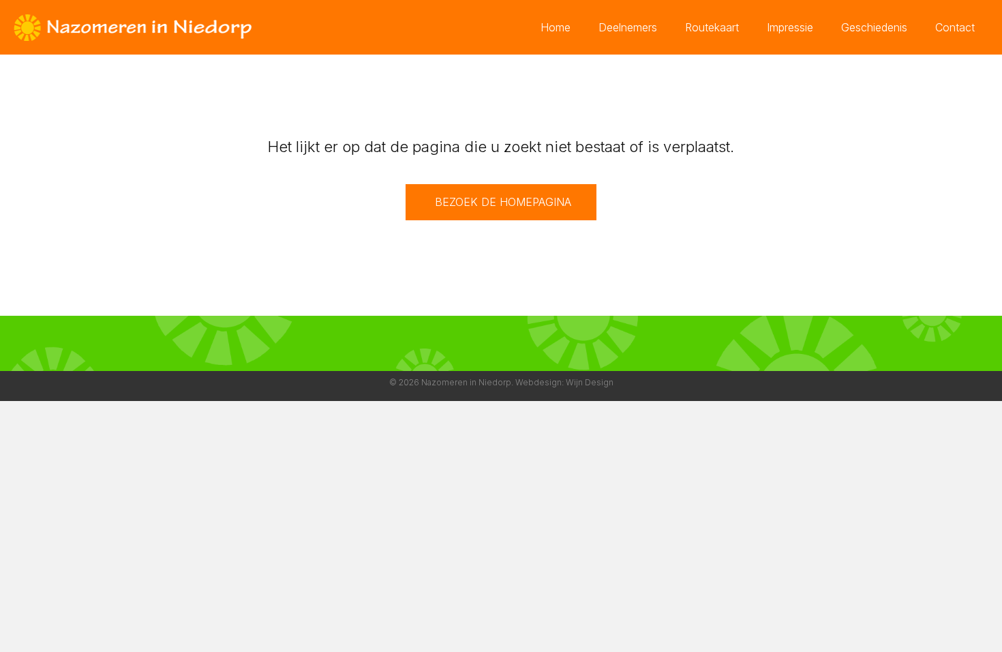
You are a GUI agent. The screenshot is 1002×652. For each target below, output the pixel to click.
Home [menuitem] (556, 27)
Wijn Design (589, 382)
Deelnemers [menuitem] (627, 27)
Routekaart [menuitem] (712, 27)
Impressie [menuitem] (790, 27)
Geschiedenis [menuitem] (874, 27)
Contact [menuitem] (955, 27)
